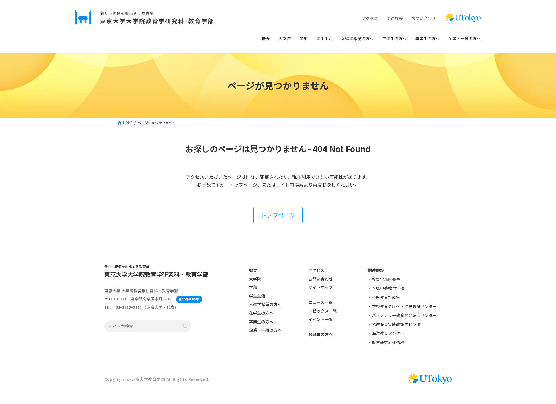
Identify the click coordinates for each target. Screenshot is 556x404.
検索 (185, 326)
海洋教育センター (388, 333)
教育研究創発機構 (388, 342)
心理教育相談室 (386, 297)
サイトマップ (320, 287)
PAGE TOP (538, 386)
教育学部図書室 (386, 279)
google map (189, 299)
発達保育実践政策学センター (398, 324)
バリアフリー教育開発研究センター (404, 315)
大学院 (255, 279)
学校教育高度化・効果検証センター (404, 306)
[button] (278, 215)
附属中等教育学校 (388, 288)
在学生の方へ (261, 313)
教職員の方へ (320, 334)
